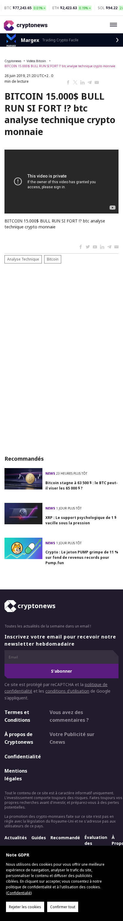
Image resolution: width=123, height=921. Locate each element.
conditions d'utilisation (67, 691)
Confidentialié (19, 892)
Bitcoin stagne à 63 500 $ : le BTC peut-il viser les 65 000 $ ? (81, 485)
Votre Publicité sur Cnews (72, 738)
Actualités (15, 837)
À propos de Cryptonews (18, 738)
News (50, 473)
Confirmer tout (62, 906)
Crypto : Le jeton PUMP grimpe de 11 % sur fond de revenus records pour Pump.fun (81, 557)
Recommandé (65, 837)
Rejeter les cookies (25, 906)
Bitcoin (53, 259)
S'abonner (61, 671)
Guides (38, 837)
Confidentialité (21, 756)
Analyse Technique (23, 259)
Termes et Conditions (17, 716)
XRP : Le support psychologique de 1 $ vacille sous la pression (80, 520)
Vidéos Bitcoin (37, 61)
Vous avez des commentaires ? (69, 716)
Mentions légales (15, 775)
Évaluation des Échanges (95, 843)
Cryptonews (12, 61)
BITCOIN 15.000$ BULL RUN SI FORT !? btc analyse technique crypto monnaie (59, 66)
